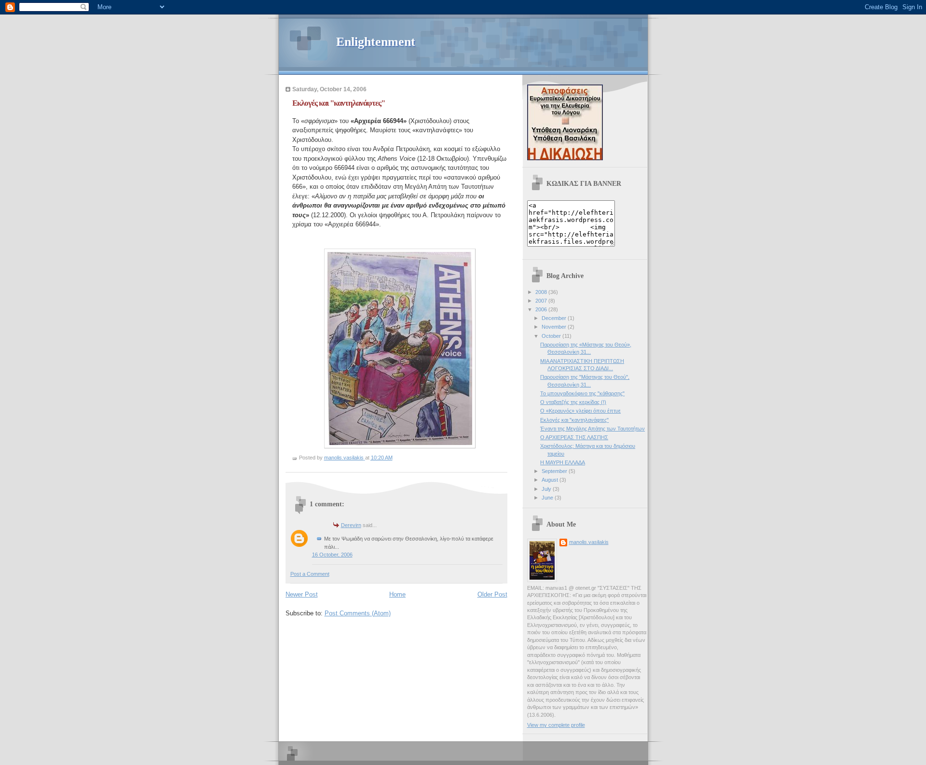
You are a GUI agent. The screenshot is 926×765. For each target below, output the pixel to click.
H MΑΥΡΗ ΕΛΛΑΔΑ (562, 462)
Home (397, 594)
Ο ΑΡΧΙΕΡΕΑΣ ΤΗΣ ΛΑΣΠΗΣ (574, 437)
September (555, 471)
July (547, 489)
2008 (541, 292)
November (555, 327)
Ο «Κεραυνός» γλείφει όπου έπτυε (580, 411)
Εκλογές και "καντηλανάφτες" (574, 420)
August (550, 480)
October (552, 336)
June (548, 498)
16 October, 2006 (332, 554)
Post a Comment (309, 574)
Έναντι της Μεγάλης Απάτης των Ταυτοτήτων (592, 428)
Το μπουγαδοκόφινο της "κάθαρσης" (582, 393)
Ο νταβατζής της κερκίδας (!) (573, 402)
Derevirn (351, 525)
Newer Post (302, 594)
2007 (541, 301)
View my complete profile (556, 725)
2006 (541, 309)
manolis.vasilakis (589, 542)
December (555, 318)
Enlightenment (375, 42)
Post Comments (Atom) (358, 613)
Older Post (492, 594)
